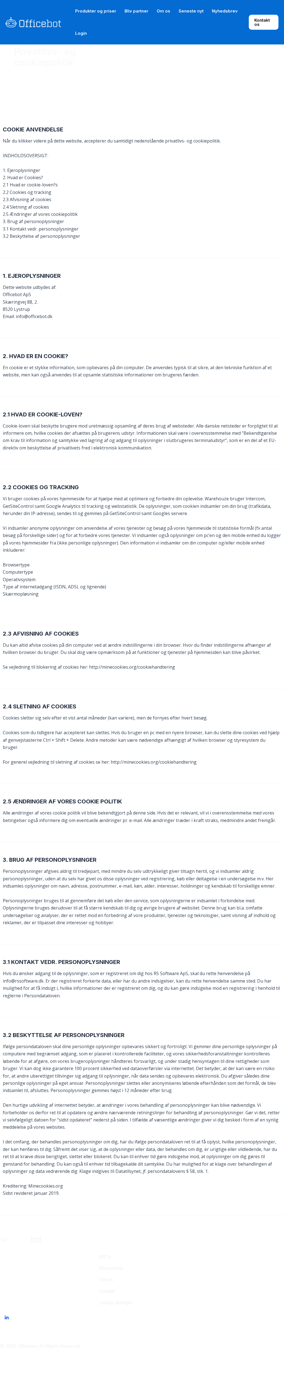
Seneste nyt (191, 11)
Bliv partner (136, 11)
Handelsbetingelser (177, 1346)
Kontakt (107, 1291)
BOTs (105, 1257)
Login (81, 33)
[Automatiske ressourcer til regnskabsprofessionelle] (33, 21)
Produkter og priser (95, 11)
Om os (163, 11)
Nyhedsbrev (225, 11)
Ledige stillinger (116, 1302)
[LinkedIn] (6, 1317)
